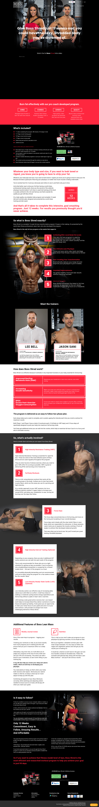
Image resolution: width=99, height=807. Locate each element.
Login (85, 1)
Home (41, 6)
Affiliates (33, 797)
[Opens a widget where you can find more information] (94, 805)
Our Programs (80, 6)
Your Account (16, 794)
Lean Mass (47, 6)
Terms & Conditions (35, 794)
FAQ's (14, 797)
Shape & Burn (60, 6)
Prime (67, 6)
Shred (53, 6)
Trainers (73, 6)
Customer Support (17, 795)
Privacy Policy (34, 795)
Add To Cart (61, 152)
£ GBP (70, 1)
